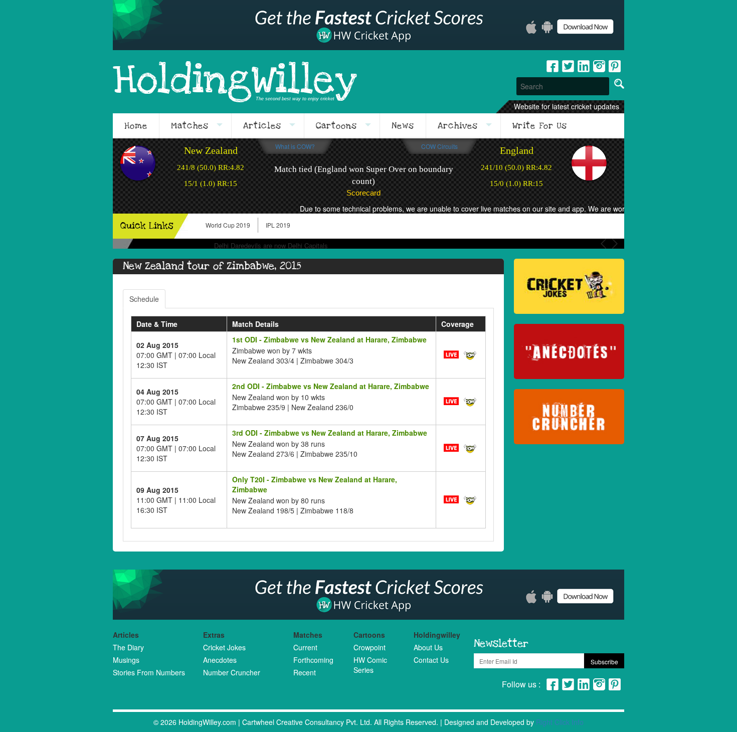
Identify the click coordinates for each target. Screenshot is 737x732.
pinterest (615, 66)
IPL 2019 (278, 225)
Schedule (144, 299)
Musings (126, 660)
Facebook (552, 66)
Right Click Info (560, 722)
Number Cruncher (231, 672)
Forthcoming (313, 660)
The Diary (128, 647)
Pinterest (615, 684)
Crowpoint (369, 647)
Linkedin (584, 66)
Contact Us (431, 660)
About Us (428, 647)
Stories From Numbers (149, 672)
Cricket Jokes (224, 647)
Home (135, 125)
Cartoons (336, 125)
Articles (262, 125)
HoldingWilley (235, 81)
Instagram (599, 66)
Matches (190, 125)
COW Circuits (439, 146)
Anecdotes (220, 660)
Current (305, 647)
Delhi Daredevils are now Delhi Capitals (271, 245)
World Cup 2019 (228, 225)
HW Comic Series (370, 665)
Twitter (568, 66)
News (403, 125)
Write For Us (539, 125)
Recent (304, 672)
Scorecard (363, 193)
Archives (458, 125)
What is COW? (295, 146)
